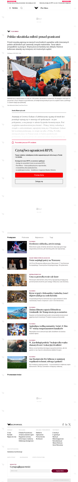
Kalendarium (24, 457)
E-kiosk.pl (56, 433)
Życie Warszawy (58, 445)
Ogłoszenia (39, 435)
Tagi (51, 237)
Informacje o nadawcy (26, 439)
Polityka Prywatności (25, 433)
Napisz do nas (11, 437)
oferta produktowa (38, 457)
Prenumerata (40, 437)
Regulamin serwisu (25, 437)
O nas (9, 433)
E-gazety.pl (56, 435)
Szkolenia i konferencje (14, 452)
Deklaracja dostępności (26, 441)
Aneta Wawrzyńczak (18, 110)
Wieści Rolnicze (57, 443)
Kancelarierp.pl (57, 441)
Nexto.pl (55, 437)
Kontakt (9, 435)
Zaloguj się (39, 181)
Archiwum (39, 439)
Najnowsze (39, 237)
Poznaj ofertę (39, 175)
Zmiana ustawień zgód (26, 435)
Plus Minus (44, 8)
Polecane (25, 237)
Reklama (39, 433)
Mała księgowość (58, 439)
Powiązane (11, 237)
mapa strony (11, 457)
